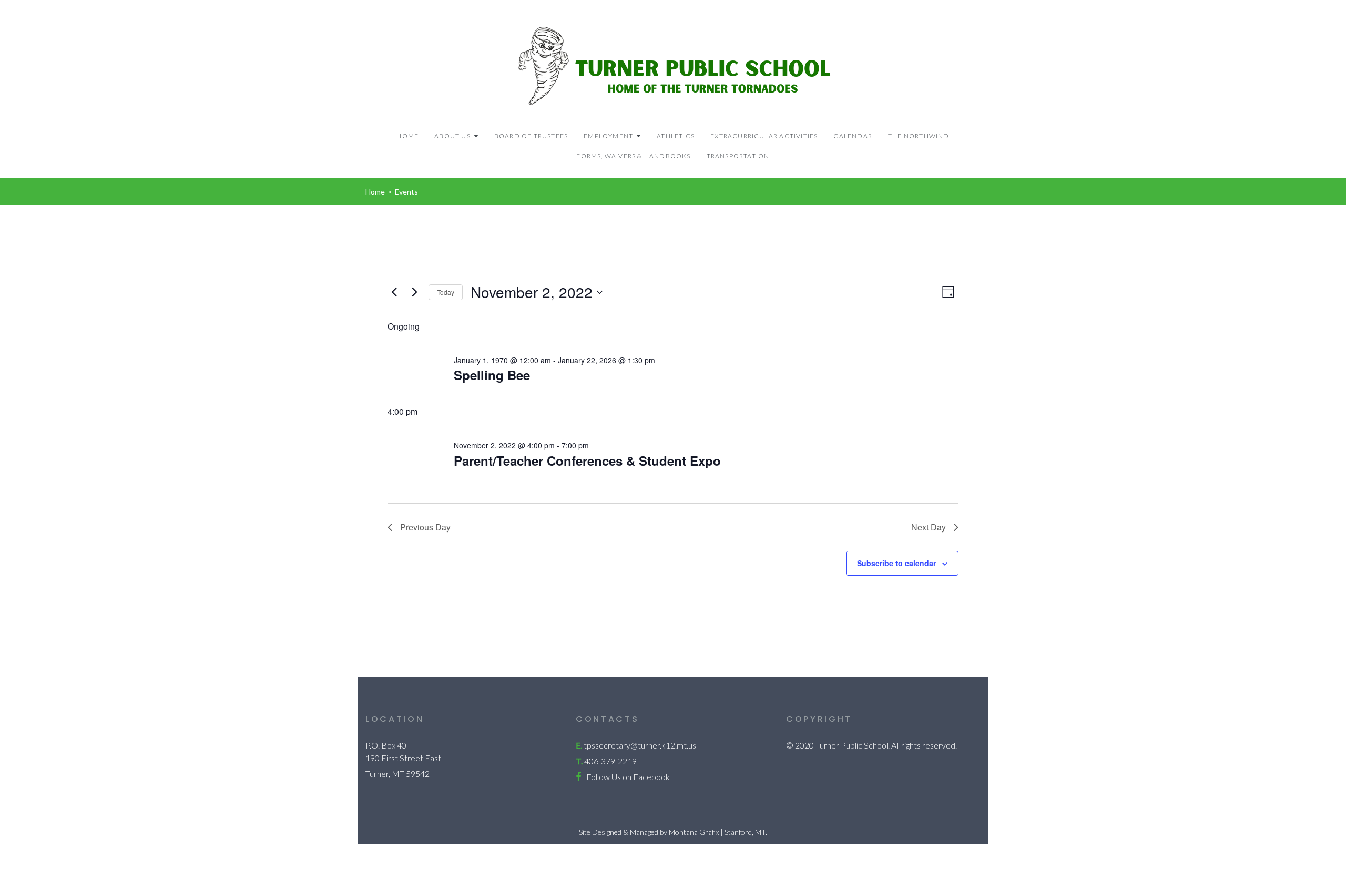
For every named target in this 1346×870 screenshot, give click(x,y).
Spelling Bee (492, 375)
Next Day (928, 527)
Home (407, 136)
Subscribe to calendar (896, 563)
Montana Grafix (694, 831)
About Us (452, 136)
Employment (608, 136)
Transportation (738, 156)
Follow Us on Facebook (628, 777)
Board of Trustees (531, 136)
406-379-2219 (610, 761)
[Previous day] (394, 292)
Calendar (852, 136)
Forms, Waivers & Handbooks (633, 156)
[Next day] (414, 292)
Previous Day (425, 527)
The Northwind (919, 136)
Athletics (676, 136)
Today (445, 292)
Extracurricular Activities (764, 136)
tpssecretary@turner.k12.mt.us (640, 745)
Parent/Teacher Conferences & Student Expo (587, 460)
